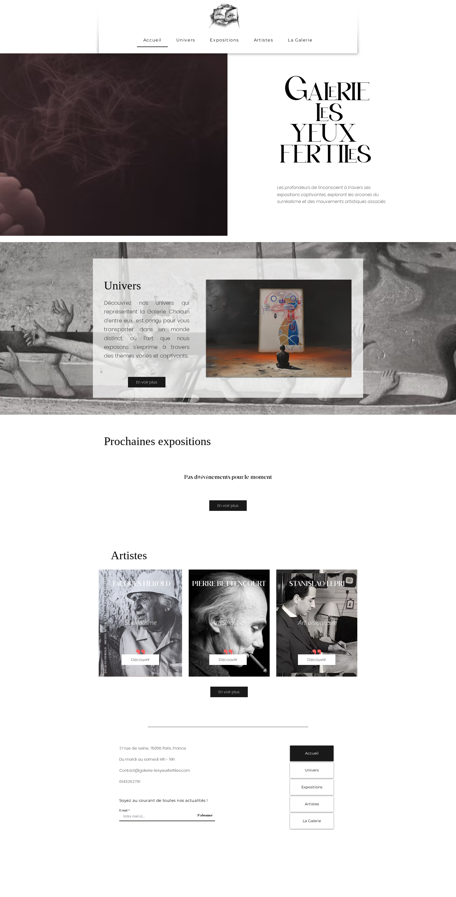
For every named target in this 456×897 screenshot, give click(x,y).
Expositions (311, 787)
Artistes (312, 804)
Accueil (312, 753)
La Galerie (312, 821)
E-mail (123, 810)
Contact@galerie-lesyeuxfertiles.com (154, 770)
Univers (312, 770)
